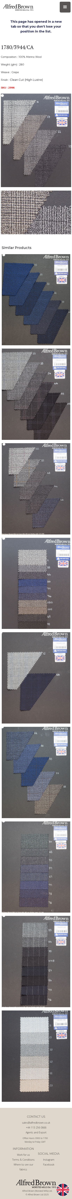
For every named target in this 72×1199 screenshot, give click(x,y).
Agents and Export (36, 1132)
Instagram (48, 1159)
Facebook (48, 1164)
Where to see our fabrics (23, 1167)
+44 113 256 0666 (36, 1127)
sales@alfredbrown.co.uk (36, 1122)
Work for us (23, 1154)
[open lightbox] (36, 140)
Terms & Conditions (23, 1159)
